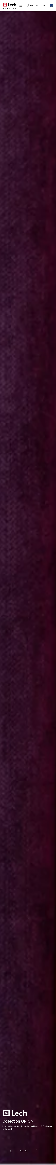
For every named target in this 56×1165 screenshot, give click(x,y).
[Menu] (20, 6)
